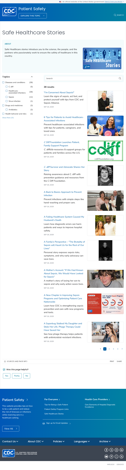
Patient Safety (32, 9)
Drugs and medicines (14, 105)
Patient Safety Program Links (56, 409)
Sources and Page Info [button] (17, 361)
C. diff (11, 87)
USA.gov (120, 464)
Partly (17, 375)
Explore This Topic (31, 15)
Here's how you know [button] (113, 1)
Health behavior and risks (15, 114)
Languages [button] (81, 441)
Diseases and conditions (15, 82)
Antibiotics (13, 110)
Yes (6, 375)
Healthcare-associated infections (17, 92)
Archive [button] (104, 441)
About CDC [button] (35, 441)
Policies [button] (58, 441)
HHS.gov (110, 464)
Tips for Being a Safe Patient (56, 404)
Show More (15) (8, 118)
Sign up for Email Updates (57, 423)
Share (119, 361)
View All (9, 428)
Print (112, 361)
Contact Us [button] (9, 441)
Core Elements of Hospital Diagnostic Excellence (100, 405)
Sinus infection (15, 101)
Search (120, 15)
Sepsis (11, 97)
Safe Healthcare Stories (54, 413)
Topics (6, 76)
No (26, 375)
